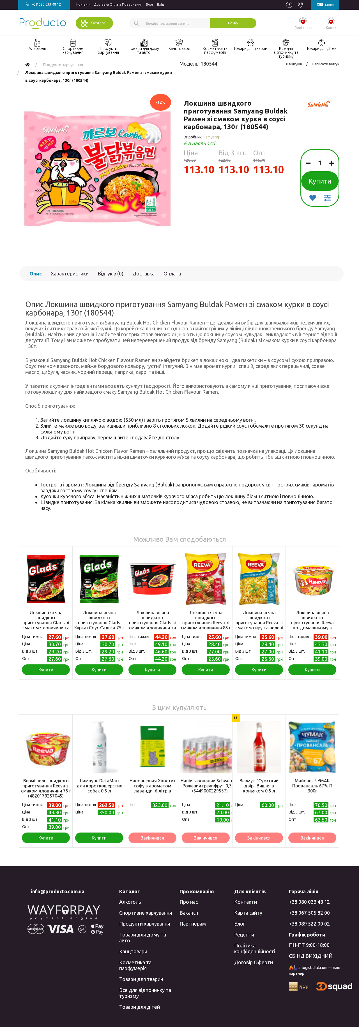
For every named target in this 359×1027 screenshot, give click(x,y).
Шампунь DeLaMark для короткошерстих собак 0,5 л (99, 785)
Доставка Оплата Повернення (118, 4)
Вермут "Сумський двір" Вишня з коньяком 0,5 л (259, 785)
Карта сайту (248, 912)
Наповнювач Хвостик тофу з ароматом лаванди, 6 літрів (153, 785)
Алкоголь (130, 902)
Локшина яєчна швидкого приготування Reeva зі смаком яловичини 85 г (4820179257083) (206, 622)
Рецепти (244, 934)
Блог (149, 4)
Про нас (189, 902)
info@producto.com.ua (57, 891)
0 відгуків (294, 64)
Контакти (83, 4)
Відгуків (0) (110, 273)
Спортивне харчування (145, 912)
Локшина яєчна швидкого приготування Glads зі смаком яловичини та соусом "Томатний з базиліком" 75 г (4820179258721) (46, 627)
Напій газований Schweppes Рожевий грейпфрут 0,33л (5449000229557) (210, 785)
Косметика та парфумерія (135, 965)
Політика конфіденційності (254, 948)
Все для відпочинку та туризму (145, 993)
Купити (320, 181)
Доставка (143, 273)
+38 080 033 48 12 (309, 902)
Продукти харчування (144, 923)
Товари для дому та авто (142, 937)
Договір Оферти (253, 962)
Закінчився (152, 837)
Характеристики (70, 273)
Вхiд (160, 4)
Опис (35, 273)
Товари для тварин (141, 979)
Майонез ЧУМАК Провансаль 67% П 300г (312, 785)
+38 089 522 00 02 (309, 923)
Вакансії (189, 912)
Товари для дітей (139, 1007)
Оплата (172, 273)
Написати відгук (325, 64)
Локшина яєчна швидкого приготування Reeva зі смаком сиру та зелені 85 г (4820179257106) (259, 622)
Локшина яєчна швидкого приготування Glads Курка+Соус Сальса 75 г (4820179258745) (99, 622)
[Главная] (27, 64)
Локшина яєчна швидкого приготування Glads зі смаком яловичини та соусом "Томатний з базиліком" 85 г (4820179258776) (152, 627)
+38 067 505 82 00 (309, 912)
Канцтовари (133, 951)
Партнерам (193, 923)
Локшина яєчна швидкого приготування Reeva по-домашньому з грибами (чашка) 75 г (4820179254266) (312, 625)
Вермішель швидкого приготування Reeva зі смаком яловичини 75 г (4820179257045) (46, 788)
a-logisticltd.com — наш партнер (314, 970)
